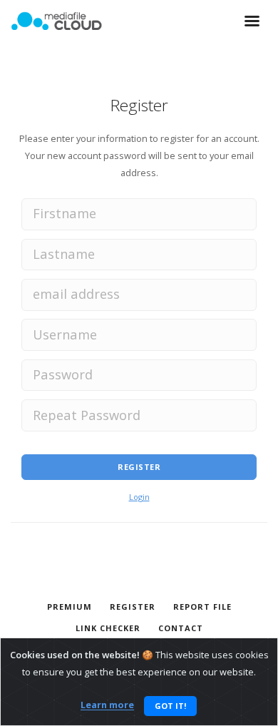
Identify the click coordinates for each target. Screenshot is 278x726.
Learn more (107, 705)
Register (139, 466)
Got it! (170, 705)
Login (139, 496)
